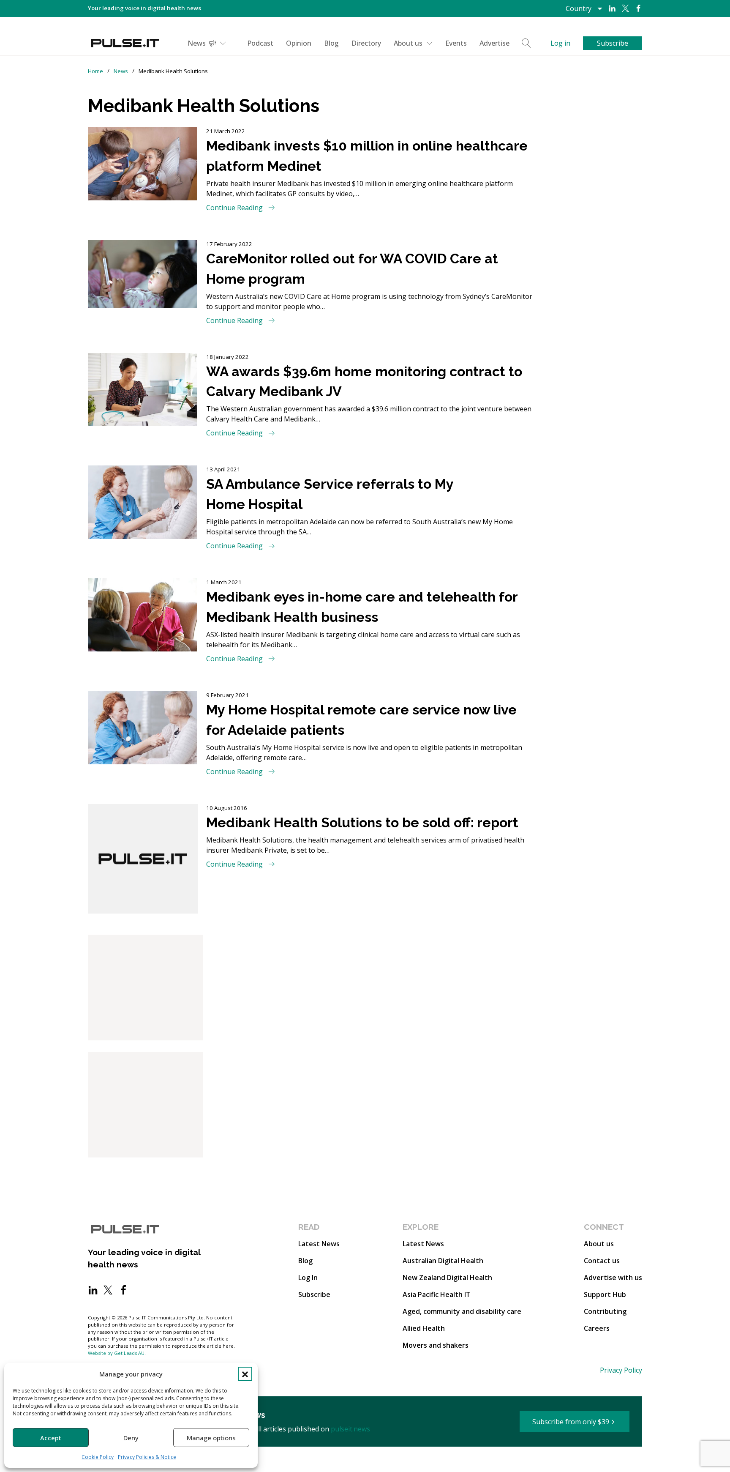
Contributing (605, 1311)
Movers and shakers (436, 1345)
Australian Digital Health (443, 1260)
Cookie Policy (98, 1457)
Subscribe (314, 1294)
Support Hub (605, 1294)
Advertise (494, 43)
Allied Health (424, 1328)
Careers (597, 1328)
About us (408, 43)
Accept (50, 1438)
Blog (331, 43)
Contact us (602, 1260)
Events (456, 43)
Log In (308, 1277)
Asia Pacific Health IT (437, 1294)
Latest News (319, 1243)
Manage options (211, 1438)
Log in (560, 43)
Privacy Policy (621, 1370)
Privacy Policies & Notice (147, 1457)
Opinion (298, 43)
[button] (245, 1374)
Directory (366, 43)
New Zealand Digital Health (447, 1277)
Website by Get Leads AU (116, 1353)
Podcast (260, 43)
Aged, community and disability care (462, 1311)
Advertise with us (613, 1277)
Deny (131, 1438)
